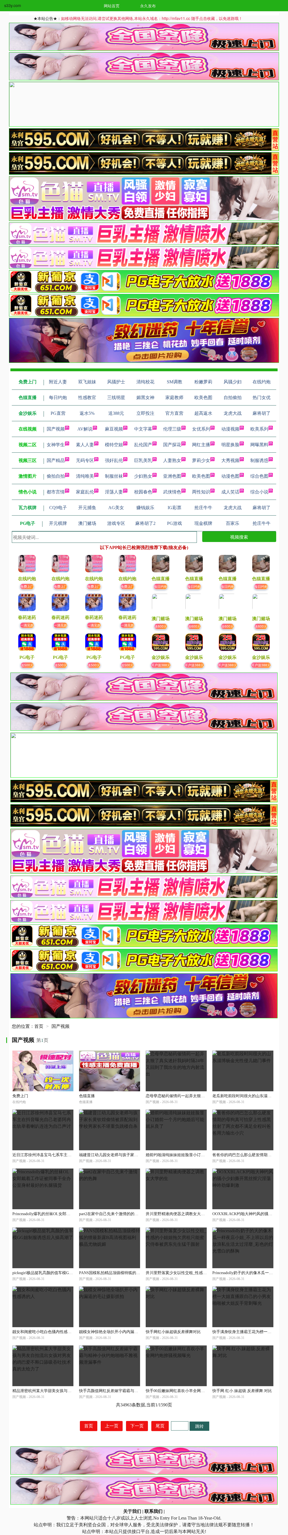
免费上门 (27, 586)
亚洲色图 (172, 476)
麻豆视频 (114, 429)
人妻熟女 (172, 460)
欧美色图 (201, 476)
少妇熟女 (143, 476)
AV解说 (85, 429)
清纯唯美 (85, 476)
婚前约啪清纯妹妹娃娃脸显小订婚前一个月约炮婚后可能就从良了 (203, 1155)
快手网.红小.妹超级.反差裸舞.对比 (242, 1391)
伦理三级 (172, 429)
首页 (38, 1026)
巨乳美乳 (143, 460)
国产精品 (56, 460)
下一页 (137, 1426)
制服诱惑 (259, 460)
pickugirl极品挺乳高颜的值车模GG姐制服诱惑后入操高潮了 (63, 1273)
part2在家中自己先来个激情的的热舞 (110, 1214)
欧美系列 (259, 429)
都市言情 (56, 491)
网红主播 (201, 444)
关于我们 (132, 1511)
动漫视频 (230, 429)
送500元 (27, 664)
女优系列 (201, 429)
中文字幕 (143, 429)
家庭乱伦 (85, 491)
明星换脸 (230, 444)
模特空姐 (114, 444)
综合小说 (259, 491)
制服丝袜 (114, 476)
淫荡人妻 (114, 491)
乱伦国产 (143, 444)
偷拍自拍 (56, 476)
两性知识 (201, 491)
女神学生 (56, 444)
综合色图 (259, 476)
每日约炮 (160, 586)
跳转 (199, 1426)
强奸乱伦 (114, 460)
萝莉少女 (201, 460)
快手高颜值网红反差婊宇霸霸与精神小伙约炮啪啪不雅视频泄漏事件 (138, 1391)
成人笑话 (230, 491)
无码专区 (85, 460)
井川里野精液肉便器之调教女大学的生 (179, 1214)
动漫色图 (230, 476)
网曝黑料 (259, 444)
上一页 (111, 1426)
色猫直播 (87, 1096)
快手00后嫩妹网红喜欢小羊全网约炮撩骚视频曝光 (189, 1391)
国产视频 (56, 429)
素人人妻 (85, 444)
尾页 (160, 1426)
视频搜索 (239, 537)
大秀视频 (230, 460)
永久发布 (148, 5)
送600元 (160, 626)
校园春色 (143, 491)
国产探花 (172, 444)
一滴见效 (27, 625)
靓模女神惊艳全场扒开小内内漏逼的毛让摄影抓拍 (122, 1332)
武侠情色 (172, 491)
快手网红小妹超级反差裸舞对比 (173, 1332)
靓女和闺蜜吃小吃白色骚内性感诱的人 (45, 1332)
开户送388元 (160, 664)
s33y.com (12, 5)
